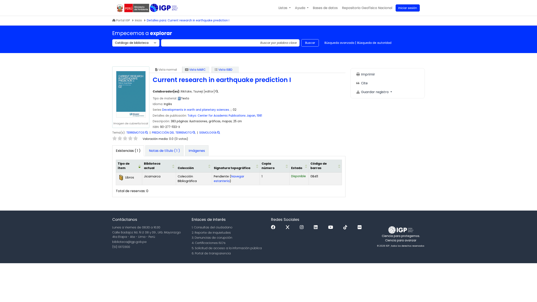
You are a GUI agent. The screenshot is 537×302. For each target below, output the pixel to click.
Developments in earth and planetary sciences (195, 110)
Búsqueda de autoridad (374, 43)
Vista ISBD (225, 70)
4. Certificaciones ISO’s (208, 243)
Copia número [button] (268, 165)
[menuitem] (367, 8)
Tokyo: (192, 116)
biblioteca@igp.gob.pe (129, 242)
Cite (364, 83)
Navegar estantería (229, 178)
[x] (288, 227)
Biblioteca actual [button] (152, 165)
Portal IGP (123, 20)
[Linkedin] (317, 227)
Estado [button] (296, 168)
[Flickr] (361, 227)
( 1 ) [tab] (128, 150)
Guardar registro (375, 92)
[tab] (164, 150)
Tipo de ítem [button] (124, 165)
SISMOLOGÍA (207, 133)
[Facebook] (274, 227)
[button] (284, 8)
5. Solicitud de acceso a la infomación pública (227, 248)
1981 (259, 116)
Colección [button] (186, 168)
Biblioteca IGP (164, 8)
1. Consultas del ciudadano (212, 227)
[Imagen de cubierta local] (131, 94)
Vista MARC (197, 70)
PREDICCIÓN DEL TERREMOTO (172, 133)
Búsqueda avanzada (339, 43)
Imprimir (367, 74)
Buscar (310, 43)
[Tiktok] (346, 227)
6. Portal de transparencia (211, 253)
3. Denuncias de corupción (212, 238)
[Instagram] (303, 227)
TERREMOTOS (135, 133)
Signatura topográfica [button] (232, 168)
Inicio (138, 20)
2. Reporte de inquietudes (211, 232)
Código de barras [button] (318, 165)
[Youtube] (331, 227)
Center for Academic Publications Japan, (227, 116)
